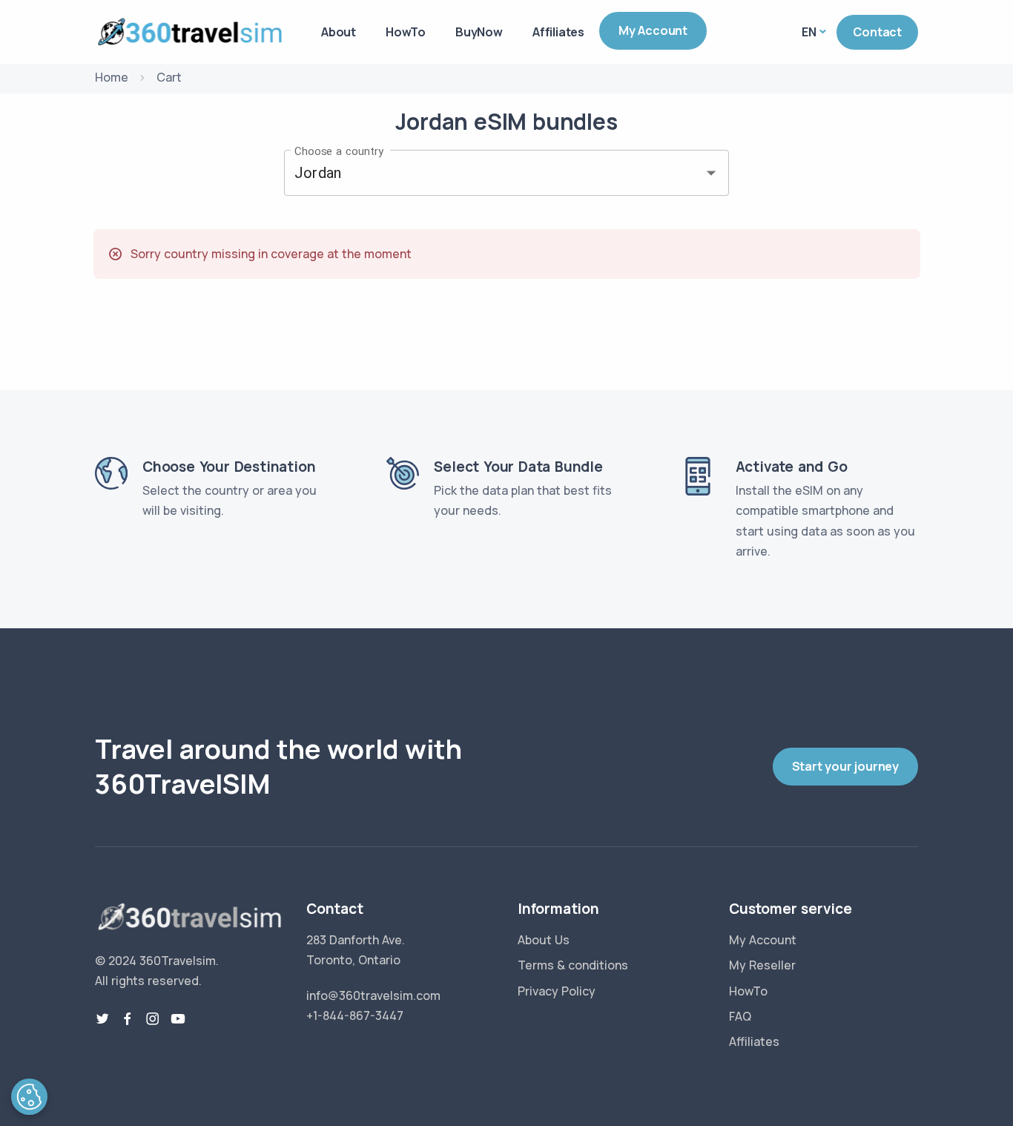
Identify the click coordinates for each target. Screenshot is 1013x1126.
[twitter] (102, 1019)
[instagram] (152, 1019)
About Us (544, 940)
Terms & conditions (573, 965)
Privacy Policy (556, 991)
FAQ (740, 1016)
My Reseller (762, 965)
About (338, 32)
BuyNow (479, 32)
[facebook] (127, 1019)
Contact (877, 32)
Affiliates (558, 32)
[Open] (711, 172)
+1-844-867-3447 (354, 1015)
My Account (652, 30)
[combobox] (486, 173)
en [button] (809, 32)
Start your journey (845, 766)
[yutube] (178, 1019)
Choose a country (338, 150)
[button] (29, 1097)
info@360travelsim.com (373, 995)
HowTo (406, 32)
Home (111, 77)
